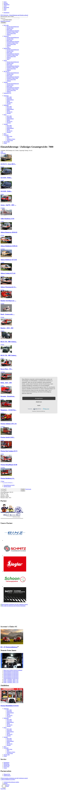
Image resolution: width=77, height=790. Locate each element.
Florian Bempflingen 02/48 (9, 464)
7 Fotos (2, 262)
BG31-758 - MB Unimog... (9, 355)
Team (5, 8)
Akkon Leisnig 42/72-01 (8, 273)
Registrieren (6, 12)
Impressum (6, 7)
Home (5, 1)
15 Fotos (3, 467)
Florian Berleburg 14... (8, 478)
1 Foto (2, 180)
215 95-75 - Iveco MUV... (8, 164)
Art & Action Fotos (11, 33)
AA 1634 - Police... (6, 177)
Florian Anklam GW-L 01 (9, 423)
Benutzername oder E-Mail (7, 16)
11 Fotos (3, 208)
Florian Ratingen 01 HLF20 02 (11, 671)
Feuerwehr (6, 36)
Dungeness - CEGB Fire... (8, 410)
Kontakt (6, 3)
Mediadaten (6, 4)
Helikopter (6, 105)
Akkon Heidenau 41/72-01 (9, 259)
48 (2, 151)
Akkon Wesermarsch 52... (8, 287)
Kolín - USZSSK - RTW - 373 (11, 679)
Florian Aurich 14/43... (8, 437)
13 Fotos (3, 249)
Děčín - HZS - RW (6, 382)
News (8, 47)
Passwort (3, 18)
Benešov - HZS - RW (7, 328)
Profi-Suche (28, 489)
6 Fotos (2, 290)
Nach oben (3, 788)
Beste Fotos (9, 29)
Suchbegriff (3, 489)
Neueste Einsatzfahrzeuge (13, 26)
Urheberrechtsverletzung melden (11, 782)
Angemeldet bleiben (7, 19)
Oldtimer (9, 34)
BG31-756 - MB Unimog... (9, 341)
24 (1, 151)
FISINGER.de (7, 775)
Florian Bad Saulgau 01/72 (9, 451)
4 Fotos (2, 235)
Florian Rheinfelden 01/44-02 (10, 705)
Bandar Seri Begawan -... (8, 300)
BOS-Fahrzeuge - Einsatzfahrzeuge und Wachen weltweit (14, 15)
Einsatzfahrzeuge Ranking (13, 30)
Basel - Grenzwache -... (8, 314)
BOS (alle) (6, 25)
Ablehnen (39, 402)
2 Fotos (2, 331)
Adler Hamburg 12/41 (7, 218)
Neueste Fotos (10, 28)
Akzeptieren (39, 398)
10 (11, 482)
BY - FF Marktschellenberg (9, 647)
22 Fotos (3, 372)
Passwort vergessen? (5, 21)
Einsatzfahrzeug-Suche (9, 485)
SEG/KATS (6, 71)
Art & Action (10, 140)
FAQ (5, 10)
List (1, 153)
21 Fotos (3, 426)
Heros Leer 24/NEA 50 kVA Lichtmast (13, 670)
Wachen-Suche (7, 486)
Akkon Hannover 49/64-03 (9, 232)
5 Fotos (2, 481)
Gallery (4, 153)
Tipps (8, 137)
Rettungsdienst (7, 48)
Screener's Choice (11, 139)
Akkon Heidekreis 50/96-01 (9, 246)
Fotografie (6, 135)
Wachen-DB (7, 141)
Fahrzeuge (6, 95)
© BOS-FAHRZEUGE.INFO (8, 779)
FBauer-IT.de (7, 774)
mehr (39, 405)
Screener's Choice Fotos (12, 32)
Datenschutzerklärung (41, 411)
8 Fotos (2, 166)
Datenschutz (6, 784)
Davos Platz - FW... (6, 369)
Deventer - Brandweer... (8, 396)
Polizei (5, 60)
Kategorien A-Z (7, 93)
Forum (5, 143)
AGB (5, 6)
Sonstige (6, 82)
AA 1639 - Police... (6, 191)
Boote (5, 114)
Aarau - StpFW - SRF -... (8, 205)
